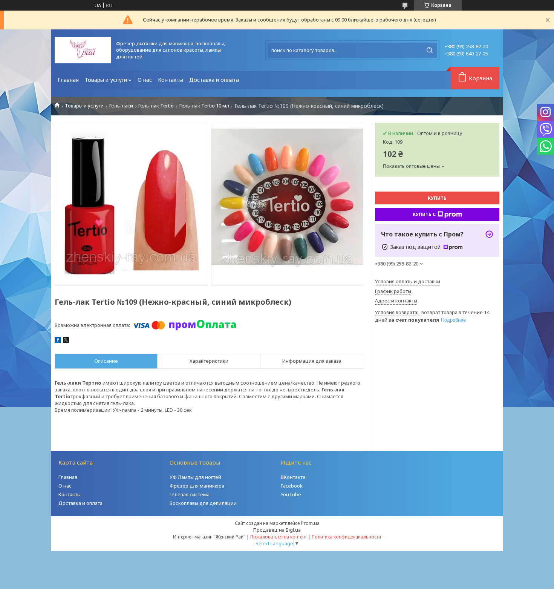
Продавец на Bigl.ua (277, 529)
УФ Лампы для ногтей (195, 477)
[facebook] (58, 340)
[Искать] (429, 50)
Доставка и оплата (214, 79)
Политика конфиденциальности (346, 537)
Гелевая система (190, 494)
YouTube (291, 494)
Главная (68, 79)
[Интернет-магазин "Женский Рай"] (83, 50)
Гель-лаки (121, 106)
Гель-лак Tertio (156, 106)
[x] (66, 340)
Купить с (424, 214)
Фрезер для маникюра (197, 485)
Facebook (292, 485)
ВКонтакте (293, 477)
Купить (437, 198)
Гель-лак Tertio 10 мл (204, 106)
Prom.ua (310, 523)
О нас (145, 79)
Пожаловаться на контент (278, 537)
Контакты (170, 79)
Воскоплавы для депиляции (203, 503)
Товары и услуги (106, 79)
